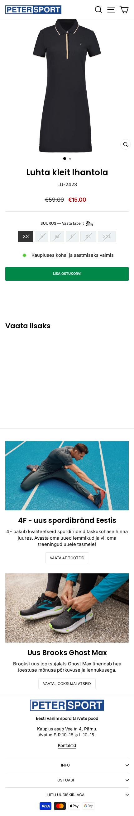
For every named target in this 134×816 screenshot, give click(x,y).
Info (65, 765)
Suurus (63, 223)
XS (26, 236)
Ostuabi (65, 780)
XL (88, 236)
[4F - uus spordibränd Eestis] (67, 475)
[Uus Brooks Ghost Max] (67, 608)
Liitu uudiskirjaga (65, 795)
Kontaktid (67, 745)
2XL (107, 236)
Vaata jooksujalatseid (67, 683)
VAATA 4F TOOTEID (67, 558)
